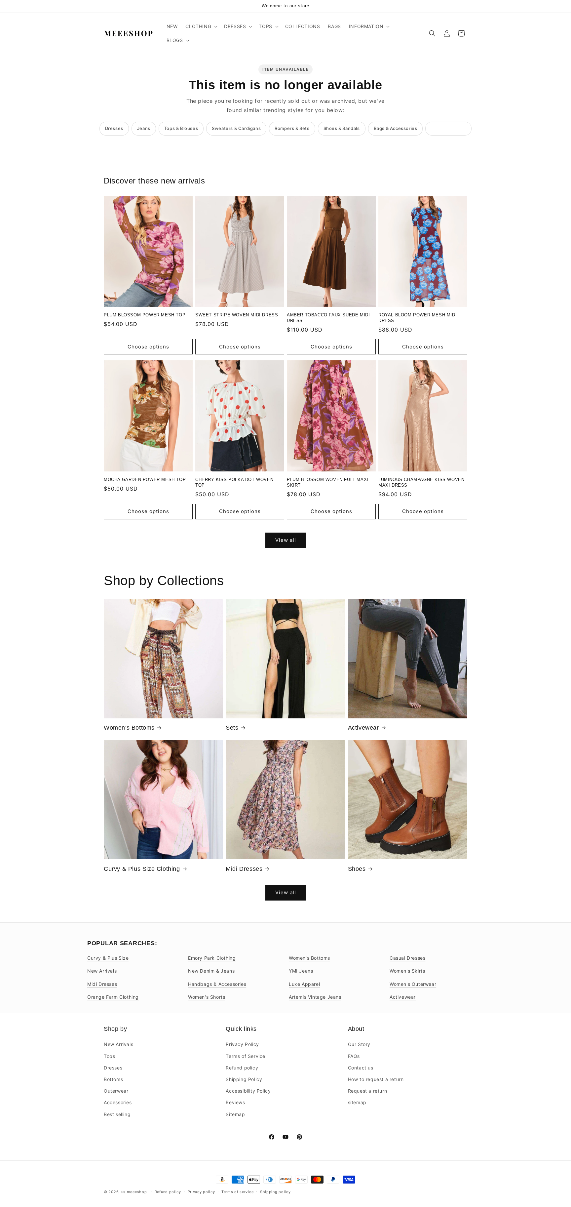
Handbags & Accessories (217, 984)
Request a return (367, 1091)
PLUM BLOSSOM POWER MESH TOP (144, 314)
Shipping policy (275, 1191)
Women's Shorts (206, 997)
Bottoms (113, 1079)
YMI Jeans (301, 971)
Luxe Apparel (304, 984)
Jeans (143, 128)
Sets (232, 727)
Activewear (363, 727)
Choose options (148, 346)
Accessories (118, 1102)
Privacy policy (201, 1191)
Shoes (357, 868)
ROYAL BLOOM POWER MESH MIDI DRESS (417, 317)
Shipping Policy (244, 1079)
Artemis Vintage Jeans (315, 997)
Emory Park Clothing (212, 958)
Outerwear (116, 1091)
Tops (109, 1056)
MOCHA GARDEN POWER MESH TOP (145, 479)
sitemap (357, 1102)
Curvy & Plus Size (108, 958)
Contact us (360, 1067)
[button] (200, 26)
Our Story (359, 1044)
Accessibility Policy (248, 1091)
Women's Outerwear (413, 984)
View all (285, 540)
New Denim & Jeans (211, 971)
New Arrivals (102, 971)
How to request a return (376, 1079)
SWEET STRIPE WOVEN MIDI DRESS (236, 314)
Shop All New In (448, 128)
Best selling (117, 1114)
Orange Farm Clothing (113, 997)
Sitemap (235, 1114)
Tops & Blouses (181, 128)
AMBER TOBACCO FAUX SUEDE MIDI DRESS (328, 317)
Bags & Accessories (395, 128)
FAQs (354, 1056)
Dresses (114, 128)
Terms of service (237, 1191)
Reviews (235, 1102)
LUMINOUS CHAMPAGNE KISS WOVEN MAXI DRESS (421, 482)
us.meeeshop (134, 1191)
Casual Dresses (407, 958)
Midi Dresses (244, 868)
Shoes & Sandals (342, 128)
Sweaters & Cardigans (236, 128)
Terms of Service (245, 1056)
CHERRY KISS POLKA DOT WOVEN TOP (234, 482)
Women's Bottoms (129, 727)
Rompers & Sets (292, 128)
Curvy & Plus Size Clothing (142, 868)
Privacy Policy (242, 1044)
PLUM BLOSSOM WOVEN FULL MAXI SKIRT (327, 482)
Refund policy (242, 1067)
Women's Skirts (407, 971)
